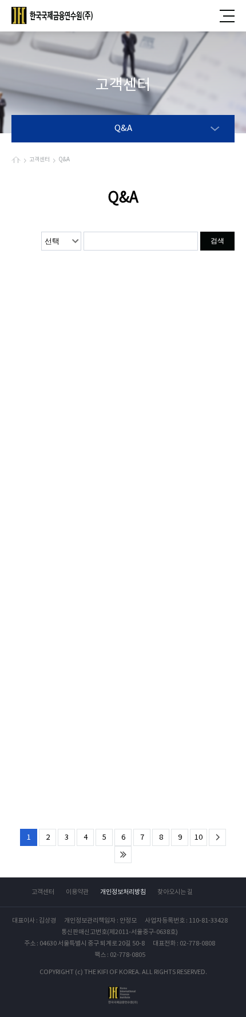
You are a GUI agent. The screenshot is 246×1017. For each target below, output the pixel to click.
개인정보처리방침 (123, 892)
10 (199, 837)
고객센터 (42, 892)
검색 (217, 241)
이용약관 (77, 892)
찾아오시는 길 (175, 892)
